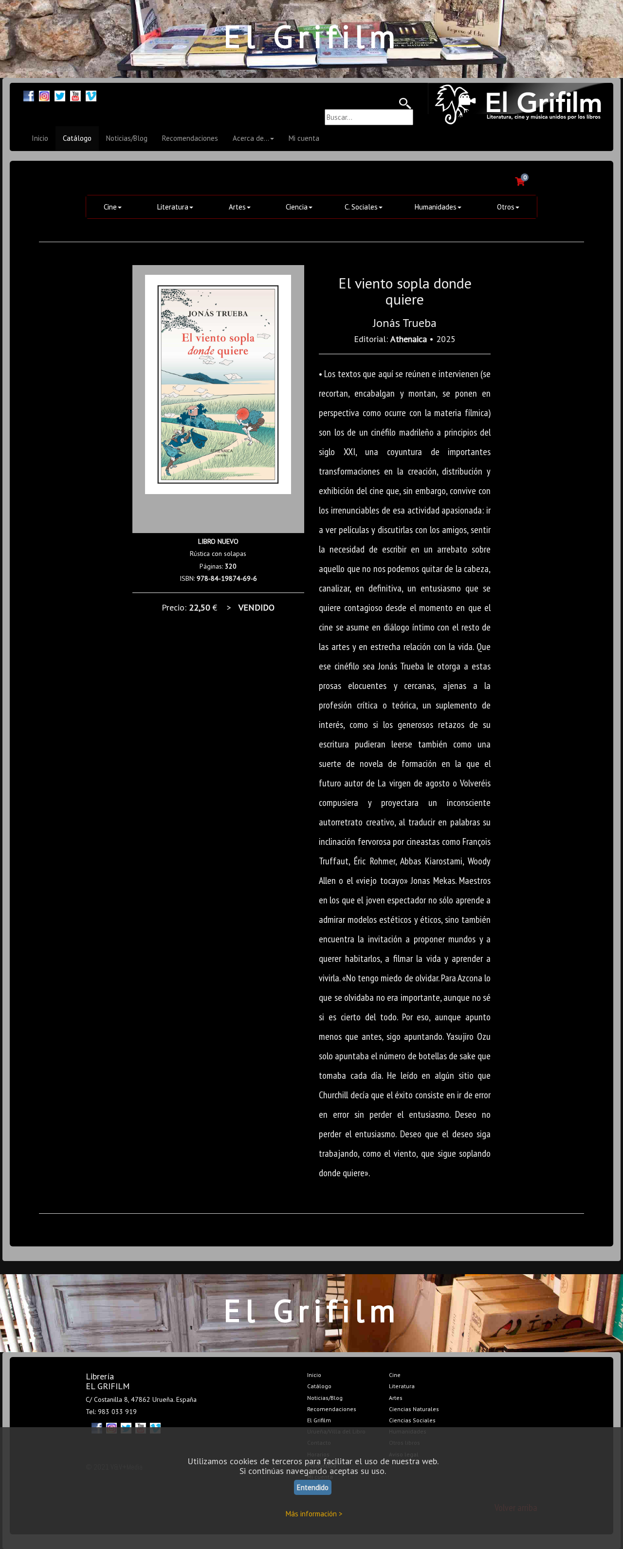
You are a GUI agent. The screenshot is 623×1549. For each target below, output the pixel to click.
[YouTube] (75, 94)
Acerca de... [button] (251, 138)
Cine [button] (110, 206)
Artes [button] (237, 206)
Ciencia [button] (297, 206)
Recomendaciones (190, 138)
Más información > (314, 1513)
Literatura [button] (172, 206)
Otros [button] (505, 206)
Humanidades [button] (436, 206)
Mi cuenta (304, 138)
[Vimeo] (91, 94)
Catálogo (77, 138)
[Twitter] (60, 94)
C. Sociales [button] (361, 206)
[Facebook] (28, 94)
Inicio (40, 138)
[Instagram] (44, 94)
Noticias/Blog (126, 138)
